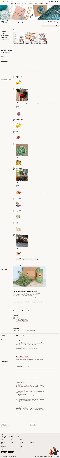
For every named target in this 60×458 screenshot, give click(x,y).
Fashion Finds (30, 3)
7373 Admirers (3, 57)
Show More (30, 429)
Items (2, 25)
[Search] (49, 2)
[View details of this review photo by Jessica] (22, 241)
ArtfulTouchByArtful (33, 425)
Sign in (52, 1)
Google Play (11, 452)
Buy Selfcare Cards (3, 424)
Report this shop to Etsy (4, 61)
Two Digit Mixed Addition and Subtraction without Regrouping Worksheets (22, 422)
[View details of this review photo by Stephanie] (22, 95)
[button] (49, 22)
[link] (17, 259)
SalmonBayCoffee (32, 423)
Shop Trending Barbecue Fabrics (5, 427)
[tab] (6, 30)
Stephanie (17, 88)
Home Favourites (24, 3)
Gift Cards (46, 3)
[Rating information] (5, 22)
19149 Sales (2, 56)
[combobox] (26, 2)
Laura (16, 76)
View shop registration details (20, 415)
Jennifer (17, 168)
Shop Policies (16, 25)
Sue (16, 143)
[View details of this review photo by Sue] (22, 150)
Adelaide (17, 119)
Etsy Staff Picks (17, 3)
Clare (19, 106)
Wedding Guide (41, 3)
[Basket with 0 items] (57, 2)
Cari (16, 198)
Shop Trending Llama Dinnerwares (5, 426)
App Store (4, 452)
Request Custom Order (7, 50)
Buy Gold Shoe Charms (4, 423)
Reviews (6, 25)
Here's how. (35, 348)
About (10, 25)
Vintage (36, 3)
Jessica (17, 234)
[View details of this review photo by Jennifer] (22, 175)
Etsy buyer (17, 131)
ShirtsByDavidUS (32, 424)
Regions (57, 456)
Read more (35, 69)
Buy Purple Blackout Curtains (5, 425)
